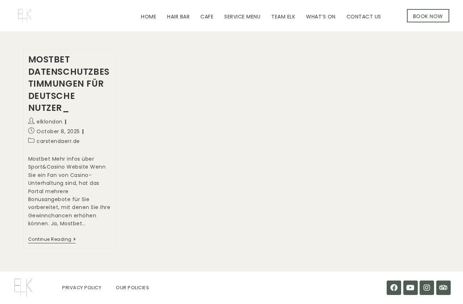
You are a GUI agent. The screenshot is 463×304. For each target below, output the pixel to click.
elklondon (50, 121)
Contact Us (364, 16)
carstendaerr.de (58, 141)
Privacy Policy (81, 287)
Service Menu (242, 16)
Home (148, 16)
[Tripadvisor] (443, 288)
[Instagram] (427, 288)
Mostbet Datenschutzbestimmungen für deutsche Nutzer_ (69, 83)
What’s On (321, 16)
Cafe (206, 16)
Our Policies (132, 287)
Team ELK (283, 16)
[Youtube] (410, 288)
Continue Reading (52, 239)
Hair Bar (178, 16)
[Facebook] (394, 288)
